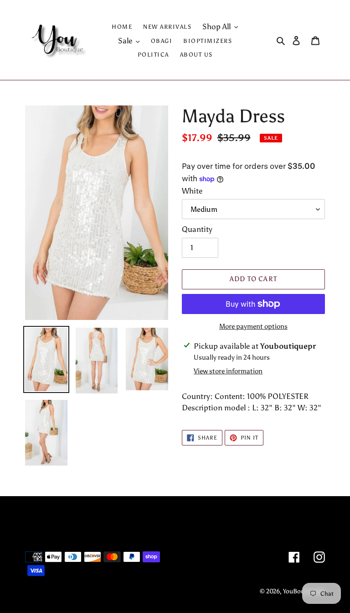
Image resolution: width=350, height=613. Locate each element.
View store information (228, 371)
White (192, 190)
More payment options (253, 326)
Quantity (197, 229)
